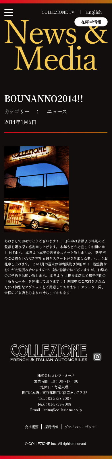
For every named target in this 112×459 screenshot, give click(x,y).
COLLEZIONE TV (58, 12)
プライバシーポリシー (81, 426)
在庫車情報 (91, 22)
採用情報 (51, 426)
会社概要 (31, 426)
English (94, 12)
